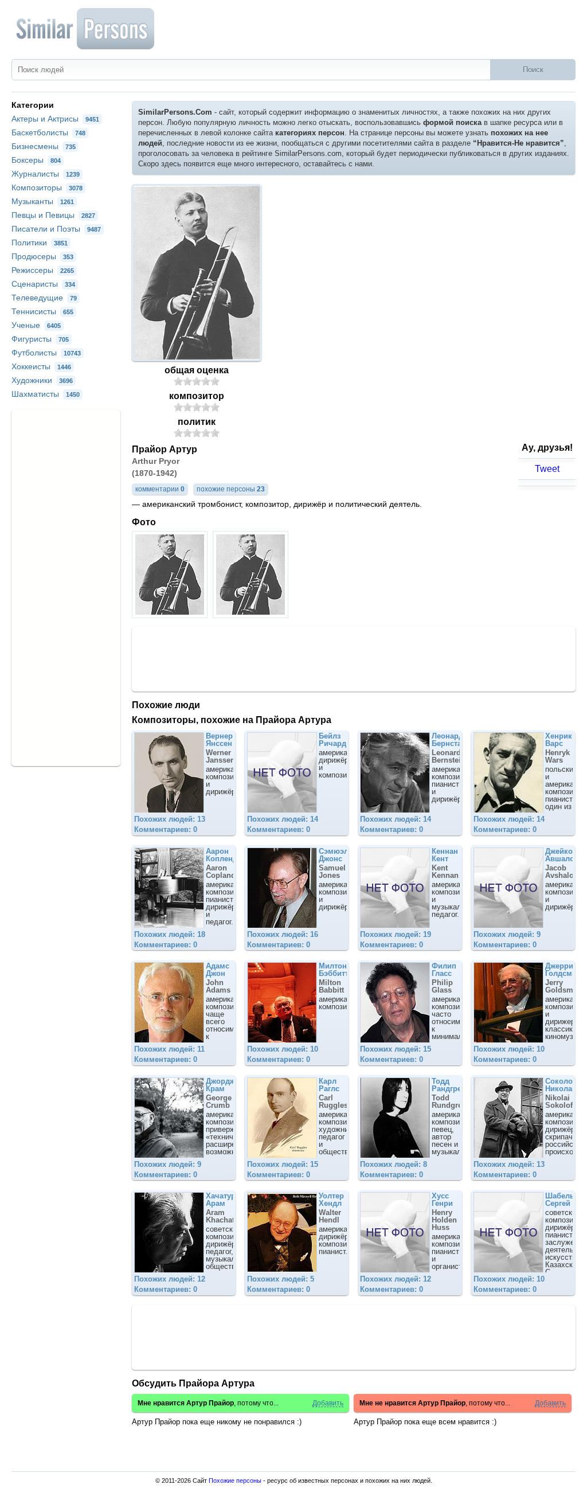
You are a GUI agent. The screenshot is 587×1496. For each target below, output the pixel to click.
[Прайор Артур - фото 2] (252, 615)
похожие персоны (231, 489)
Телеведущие (44, 297)
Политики (39, 242)
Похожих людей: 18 (169, 934)
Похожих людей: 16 (282, 934)
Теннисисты (42, 311)
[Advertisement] (353, 658)
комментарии (160, 489)
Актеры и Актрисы (55, 118)
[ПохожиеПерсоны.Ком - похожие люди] (86, 28)
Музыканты (42, 201)
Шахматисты (45, 394)
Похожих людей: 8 (393, 1164)
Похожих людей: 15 (395, 1049)
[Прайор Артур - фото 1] (171, 615)
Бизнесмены (43, 146)
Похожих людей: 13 (169, 819)
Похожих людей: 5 (280, 1279)
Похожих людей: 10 (282, 1049)
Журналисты (45, 173)
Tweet (547, 469)
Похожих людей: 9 (507, 934)
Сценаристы (43, 283)
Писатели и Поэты (56, 228)
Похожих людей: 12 (169, 1279)
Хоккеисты (41, 366)
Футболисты (46, 352)
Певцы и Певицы (53, 215)
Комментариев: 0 (165, 829)
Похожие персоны (235, 1480)
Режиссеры (42, 270)
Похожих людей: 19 (395, 934)
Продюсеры (42, 256)
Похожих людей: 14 (282, 819)
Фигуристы (40, 338)
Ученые (36, 325)
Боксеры (36, 160)
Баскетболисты (48, 132)
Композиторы (47, 187)
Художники (42, 380)
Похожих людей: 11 (169, 1049)
